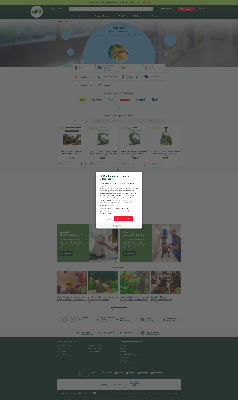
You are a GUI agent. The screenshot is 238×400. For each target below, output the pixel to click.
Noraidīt (108, 219)
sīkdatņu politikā (105, 213)
